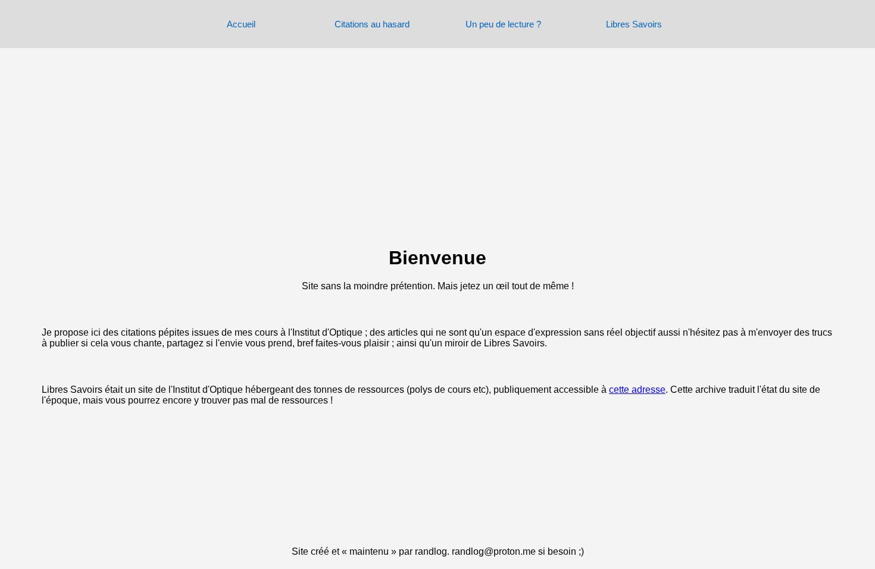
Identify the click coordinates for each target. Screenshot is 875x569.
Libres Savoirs (634, 24)
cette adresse (637, 389)
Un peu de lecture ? (503, 24)
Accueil (241, 24)
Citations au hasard (372, 24)
